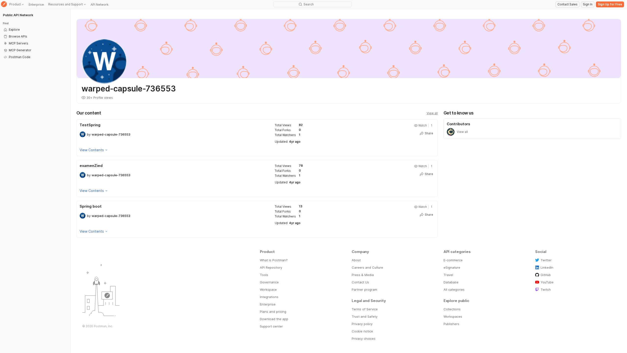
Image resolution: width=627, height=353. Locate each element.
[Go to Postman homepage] (4, 4)
